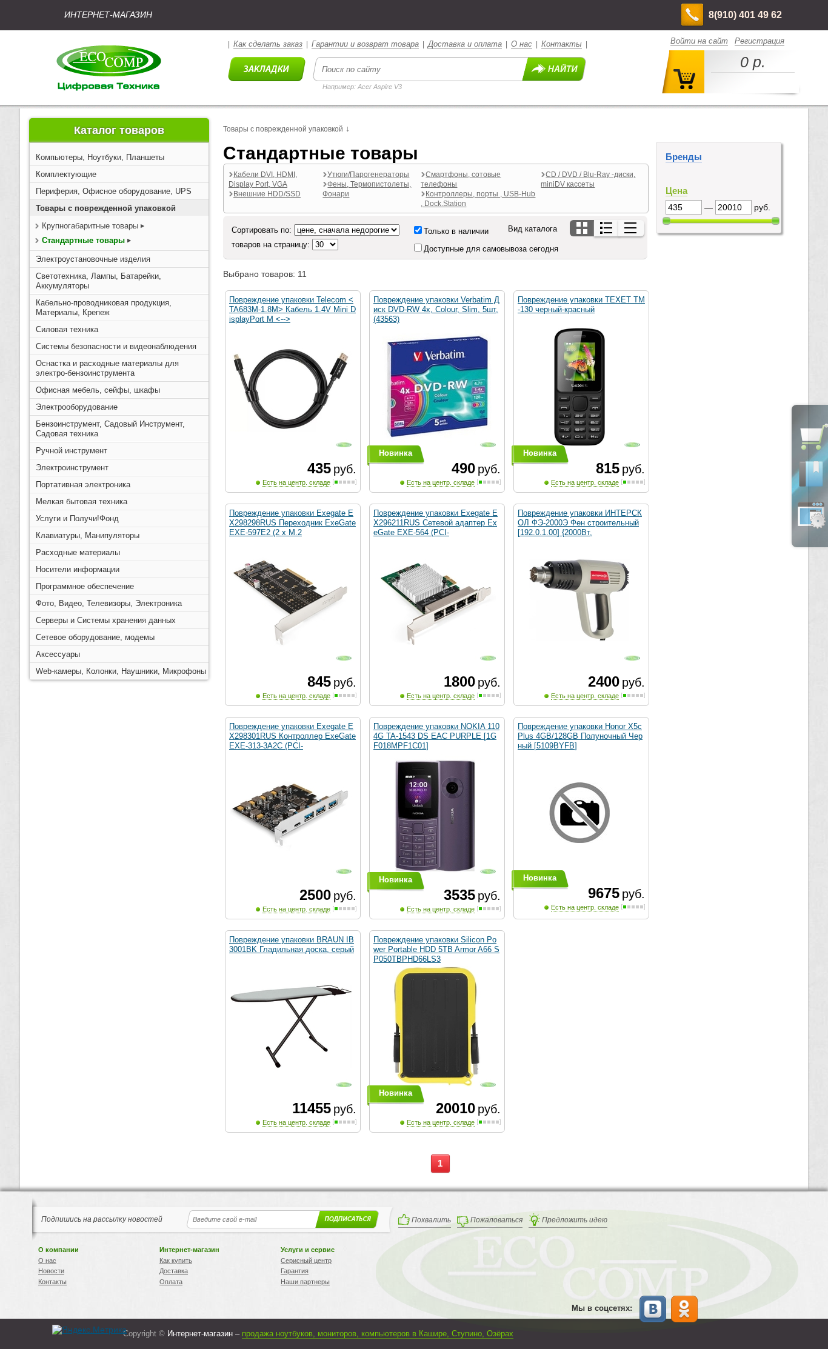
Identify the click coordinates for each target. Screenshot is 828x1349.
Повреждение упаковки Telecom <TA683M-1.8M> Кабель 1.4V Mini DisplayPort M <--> (292, 309)
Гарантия (295, 1270)
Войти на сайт (699, 40)
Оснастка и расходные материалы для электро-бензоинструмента (107, 368)
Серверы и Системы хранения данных (106, 620)
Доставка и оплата (465, 43)
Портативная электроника (83, 484)
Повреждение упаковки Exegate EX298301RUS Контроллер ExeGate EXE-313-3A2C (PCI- (292, 736)
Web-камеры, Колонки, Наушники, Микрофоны (121, 671)
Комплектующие (66, 174)
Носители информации (77, 569)
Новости (51, 1270)
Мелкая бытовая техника (81, 501)
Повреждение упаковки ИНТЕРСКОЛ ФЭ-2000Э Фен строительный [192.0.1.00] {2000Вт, (580, 522)
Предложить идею (574, 1220)
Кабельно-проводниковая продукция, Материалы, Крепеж (104, 307)
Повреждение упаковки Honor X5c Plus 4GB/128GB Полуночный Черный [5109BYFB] (580, 736)
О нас (521, 43)
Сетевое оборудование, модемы (95, 637)
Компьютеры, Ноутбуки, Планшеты (100, 157)
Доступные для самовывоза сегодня (491, 248)
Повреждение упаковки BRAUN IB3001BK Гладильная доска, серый (291, 944)
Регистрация (759, 40)
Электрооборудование (77, 406)
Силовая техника (67, 329)
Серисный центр (306, 1260)
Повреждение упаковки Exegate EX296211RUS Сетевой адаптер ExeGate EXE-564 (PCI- (435, 522)
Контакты (561, 43)
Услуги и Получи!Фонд (77, 518)
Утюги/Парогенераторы (368, 174)
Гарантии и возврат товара (365, 43)
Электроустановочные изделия (93, 259)
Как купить (175, 1260)
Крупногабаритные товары (90, 225)
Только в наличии (456, 231)
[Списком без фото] (631, 228)
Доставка (173, 1270)
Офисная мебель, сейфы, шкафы (98, 390)
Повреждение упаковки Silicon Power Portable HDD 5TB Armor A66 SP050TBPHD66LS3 (436, 949)
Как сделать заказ (267, 43)
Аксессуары (58, 654)
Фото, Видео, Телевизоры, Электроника (109, 603)
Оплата (170, 1281)
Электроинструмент (72, 467)
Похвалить (431, 1220)
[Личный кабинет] (811, 526)
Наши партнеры (305, 1281)
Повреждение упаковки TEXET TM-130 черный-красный (581, 304)
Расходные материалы (78, 552)
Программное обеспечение (85, 586)
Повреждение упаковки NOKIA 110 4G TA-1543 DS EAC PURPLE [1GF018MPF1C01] (436, 736)
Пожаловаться (496, 1220)
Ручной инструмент (71, 450)
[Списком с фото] (607, 228)
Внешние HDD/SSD (267, 194)
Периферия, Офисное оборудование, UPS (114, 191)
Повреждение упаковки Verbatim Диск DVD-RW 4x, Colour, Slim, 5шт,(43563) (436, 309)
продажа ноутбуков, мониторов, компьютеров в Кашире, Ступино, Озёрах (377, 1333)
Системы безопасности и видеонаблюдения (116, 346)
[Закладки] (811, 486)
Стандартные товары (83, 240)
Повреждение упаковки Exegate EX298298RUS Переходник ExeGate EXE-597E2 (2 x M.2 (292, 522)
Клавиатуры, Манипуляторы (87, 535)
